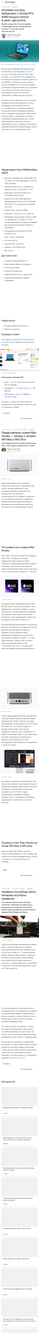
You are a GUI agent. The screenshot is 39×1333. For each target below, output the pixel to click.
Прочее (15, 7)
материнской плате (18, 1058)
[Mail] (6, 2)
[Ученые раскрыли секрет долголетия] (19, 1222)
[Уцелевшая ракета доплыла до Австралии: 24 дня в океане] (19, 1161)
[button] (19, 51)
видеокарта (23, 82)
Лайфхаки (30, 888)
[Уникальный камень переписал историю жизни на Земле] (19, 1192)
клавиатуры (17, 214)
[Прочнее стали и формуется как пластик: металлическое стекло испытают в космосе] (19, 1313)
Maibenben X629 (23, 74)
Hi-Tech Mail (22, 429)
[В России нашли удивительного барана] (19, 1282)
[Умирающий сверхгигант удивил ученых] (19, 1101)
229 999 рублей (11, 397)
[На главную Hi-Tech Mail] (11, 2)
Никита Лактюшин (14, 449)
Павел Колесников (14, 35)
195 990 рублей (22, 388)
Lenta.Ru (21, 888)
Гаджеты (31, 429)
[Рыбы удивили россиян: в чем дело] (19, 1252)
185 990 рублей (17, 382)
